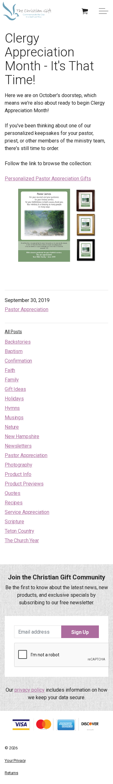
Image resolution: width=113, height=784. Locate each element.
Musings (14, 418)
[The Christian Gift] (27, 11)
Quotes (12, 493)
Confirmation (18, 361)
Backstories (17, 342)
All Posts (13, 331)
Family (12, 380)
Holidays (14, 399)
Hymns (12, 408)
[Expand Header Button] (103, 11)
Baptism (14, 351)
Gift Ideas (15, 389)
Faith (10, 370)
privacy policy (29, 690)
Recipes (14, 503)
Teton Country (19, 531)
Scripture (14, 522)
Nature (12, 427)
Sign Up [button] (80, 632)
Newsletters (18, 446)
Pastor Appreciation (26, 309)
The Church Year (22, 540)
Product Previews (24, 484)
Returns (11, 772)
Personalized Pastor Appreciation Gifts (48, 179)
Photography (18, 465)
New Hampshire (22, 436)
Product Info (18, 474)
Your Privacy (15, 760)
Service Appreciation (27, 512)
